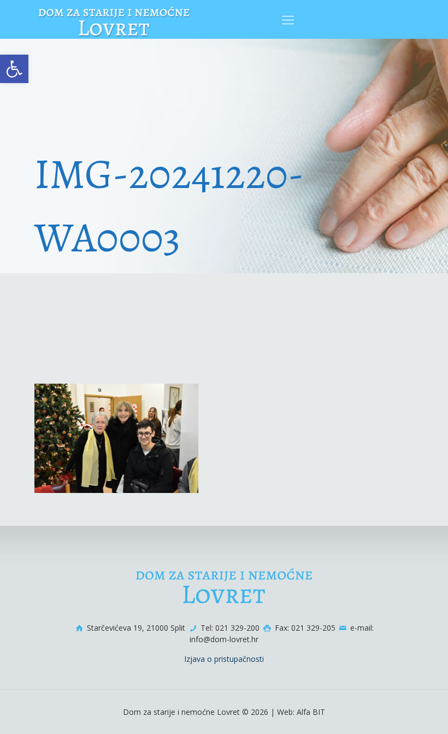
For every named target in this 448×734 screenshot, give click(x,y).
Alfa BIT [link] (311, 712)
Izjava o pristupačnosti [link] (224, 659)
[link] (14, 69)
